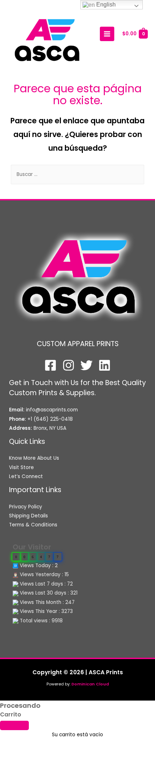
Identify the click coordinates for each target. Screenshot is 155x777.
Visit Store (21, 467)
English (105, 4)
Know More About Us (34, 458)
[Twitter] (87, 365)
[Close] (14, 725)
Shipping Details (28, 515)
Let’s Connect (26, 476)
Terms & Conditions (33, 524)
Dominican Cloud (89, 684)
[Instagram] (68, 365)
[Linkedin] (105, 365)
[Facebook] (50, 365)
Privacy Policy (25, 506)
